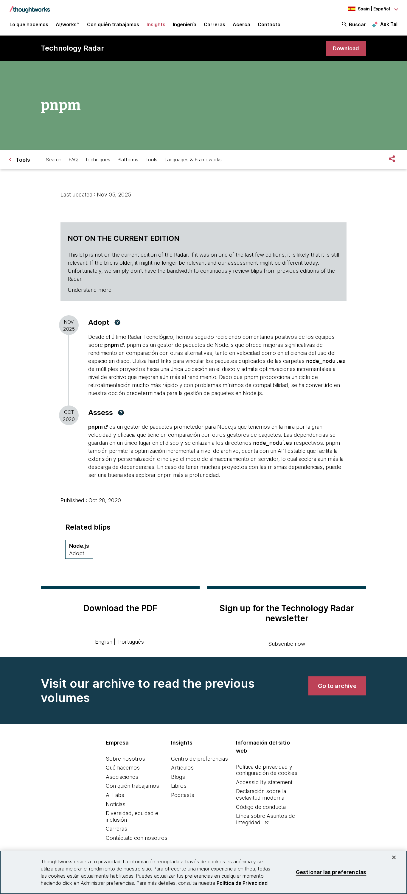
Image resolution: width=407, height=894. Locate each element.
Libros (179, 786)
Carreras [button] (214, 24)
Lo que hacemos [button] (29, 24)
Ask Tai (388, 24)
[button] (117, 322)
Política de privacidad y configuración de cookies (266, 770)
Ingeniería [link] (184, 24)
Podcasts (182, 795)
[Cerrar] (393, 857)
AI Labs (115, 795)
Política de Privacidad (242, 883)
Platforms (127, 160)
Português (131, 642)
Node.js (224, 345)
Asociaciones (122, 777)
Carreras (116, 829)
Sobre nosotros (125, 759)
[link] (346, 48)
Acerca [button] (241, 24)
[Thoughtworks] (30, 6)
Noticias (115, 804)
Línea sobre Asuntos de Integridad (265, 819)
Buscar (357, 24)
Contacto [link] (269, 24)
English (103, 642)
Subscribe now (286, 644)
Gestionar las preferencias (331, 872)
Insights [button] (156, 24)
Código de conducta (261, 807)
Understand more (89, 290)
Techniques (97, 160)
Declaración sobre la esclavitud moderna (261, 794)
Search (53, 160)
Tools (151, 160)
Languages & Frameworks (193, 160)
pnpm (111, 345)
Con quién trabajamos (132, 786)
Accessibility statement (264, 782)
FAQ (73, 160)
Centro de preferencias (199, 759)
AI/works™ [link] (68, 24)
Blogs (178, 777)
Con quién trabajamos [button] (113, 24)
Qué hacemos (123, 767)
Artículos (182, 767)
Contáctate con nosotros (136, 838)
